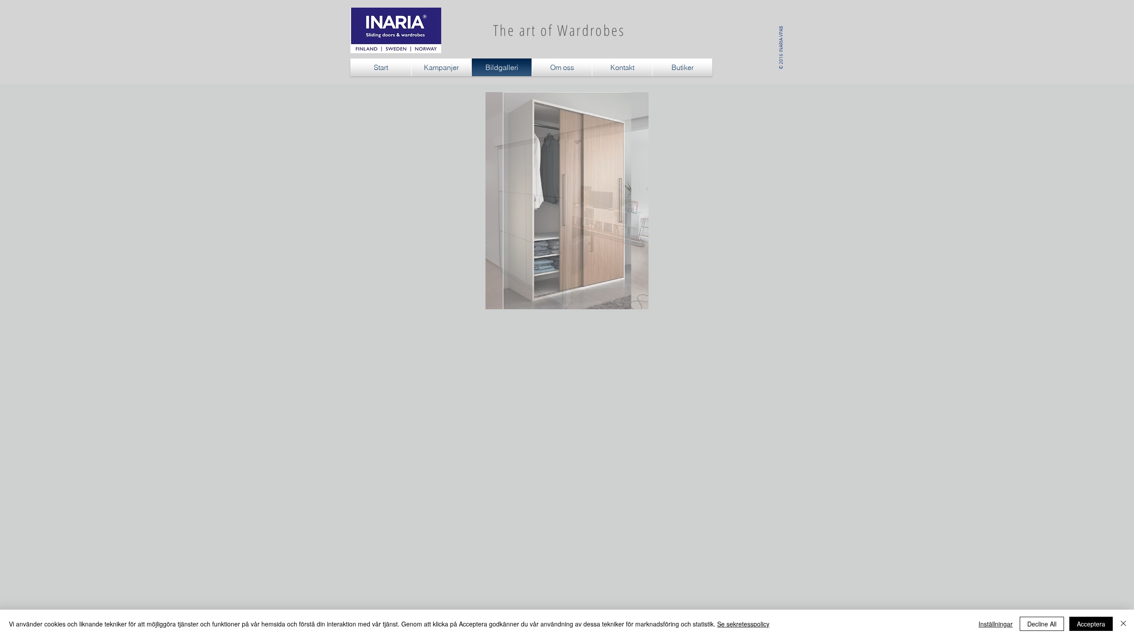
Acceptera (1091, 623)
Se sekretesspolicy (743, 623)
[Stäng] (1123, 624)
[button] (567, 200)
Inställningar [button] (996, 623)
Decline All (1041, 623)
